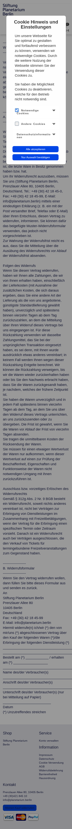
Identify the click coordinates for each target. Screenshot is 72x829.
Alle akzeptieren (35, 149)
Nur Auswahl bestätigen (35, 157)
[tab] (36, 112)
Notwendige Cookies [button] (28, 112)
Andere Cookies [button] (33, 123)
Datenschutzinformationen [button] (34, 136)
